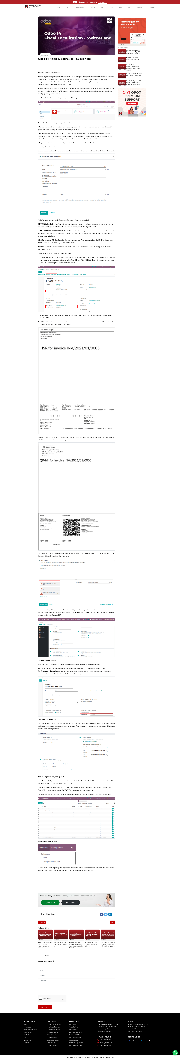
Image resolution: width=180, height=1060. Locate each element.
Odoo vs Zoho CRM (75, 1045)
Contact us (27, 1035)
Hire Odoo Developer (54, 1027)
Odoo (25, 1024)
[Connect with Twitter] (133, 1040)
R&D (102, 7)
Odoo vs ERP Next (75, 1035)
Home (58, 7)
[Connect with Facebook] (129, 1040)
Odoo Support (51, 1035)
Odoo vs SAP (73, 1029)
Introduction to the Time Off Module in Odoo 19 (91, 944)
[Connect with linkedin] (141, 1040)
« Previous (42, 922)
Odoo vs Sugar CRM (76, 1043)
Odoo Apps (27, 1027)
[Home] (33, 7)
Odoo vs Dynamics (75, 1032)
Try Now (102, 2)
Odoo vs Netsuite (75, 1037)
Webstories (27, 1040)
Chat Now (72, 902)
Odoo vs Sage (73, 1040)
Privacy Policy (109, 1057)
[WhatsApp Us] (175, 1053)
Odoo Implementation (54, 1029)
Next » (112, 922)
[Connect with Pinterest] (137, 1040)
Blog (129, 7)
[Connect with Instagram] (145, 1040)
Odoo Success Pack (30, 1029)
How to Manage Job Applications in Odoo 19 (60, 944)
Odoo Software (74, 1027)
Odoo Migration (52, 1037)
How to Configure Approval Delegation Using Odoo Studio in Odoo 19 (76, 945)
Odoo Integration (52, 1032)
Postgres (92, 7)
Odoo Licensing (52, 1045)
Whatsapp (51, 902)
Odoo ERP (72, 1024)
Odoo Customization (54, 1024)
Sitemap (26, 1043)
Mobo (120, 7)
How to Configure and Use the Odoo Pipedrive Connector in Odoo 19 (45, 945)
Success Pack (80, 7)
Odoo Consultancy (53, 1040)
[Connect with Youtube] (149, 1040)
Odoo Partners (28, 1032)
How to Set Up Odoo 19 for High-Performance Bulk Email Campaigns (108, 944)
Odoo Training (51, 1043)
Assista (111, 7)
